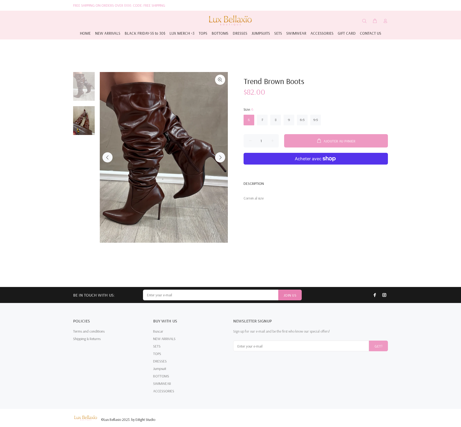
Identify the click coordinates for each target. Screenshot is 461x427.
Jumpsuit (159, 368)
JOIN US (290, 295)
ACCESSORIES (163, 391)
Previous (107, 157)
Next (220, 157)
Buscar (158, 331)
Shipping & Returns (87, 338)
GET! (378, 346)
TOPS (157, 353)
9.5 (315, 119)
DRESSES (160, 361)
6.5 (302, 119)
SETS (157, 346)
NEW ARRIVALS (164, 338)
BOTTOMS (161, 376)
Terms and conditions (89, 331)
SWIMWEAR (162, 383)
